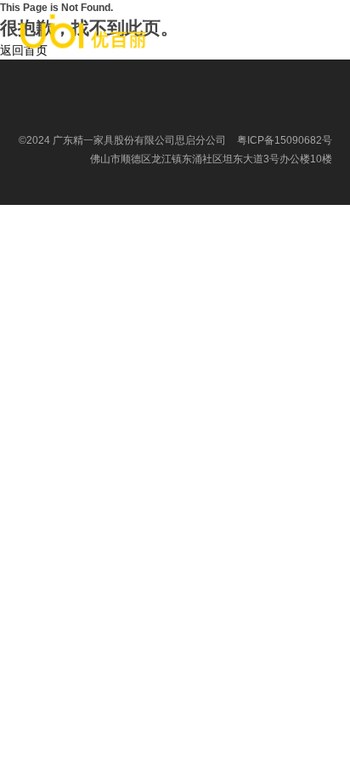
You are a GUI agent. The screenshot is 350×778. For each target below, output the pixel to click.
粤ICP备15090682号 (284, 140)
